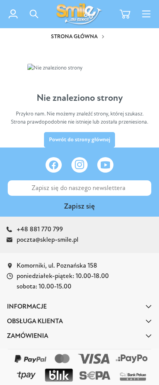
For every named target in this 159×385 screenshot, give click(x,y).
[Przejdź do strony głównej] (79, 14)
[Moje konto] (13, 13)
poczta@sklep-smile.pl (47, 240)
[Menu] (146, 14)
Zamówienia (27, 336)
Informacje (27, 306)
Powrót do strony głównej (79, 139)
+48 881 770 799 (40, 229)
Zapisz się (79, 206)
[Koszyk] (125, 14)
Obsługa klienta (35, 321)
